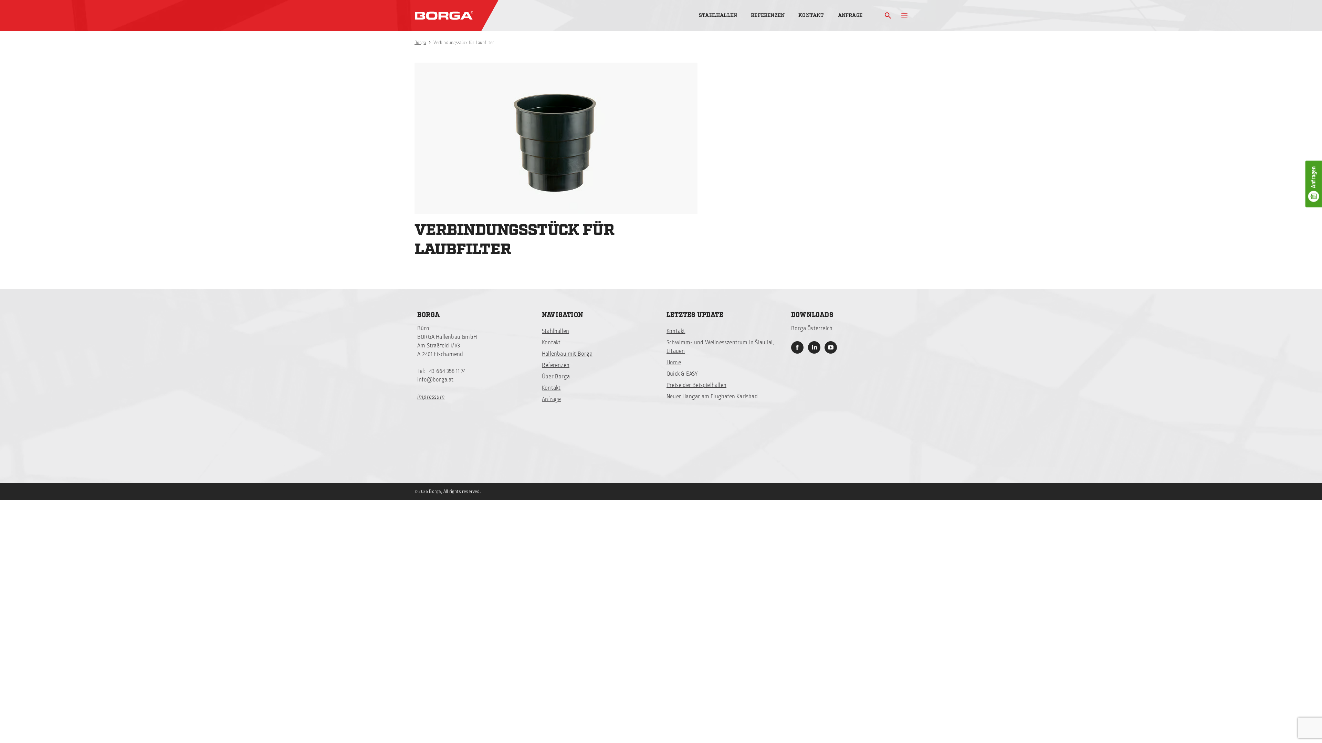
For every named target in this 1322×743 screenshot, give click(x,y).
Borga (420, 43)
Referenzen (768, 15)
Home (674, 362)
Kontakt (811, 15)
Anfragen (1314, 177)
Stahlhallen (718, 15)
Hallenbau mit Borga (567, 354)
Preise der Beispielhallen (696, 385)
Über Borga (556, 377)
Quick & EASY (682, 374)
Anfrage (850, 15)
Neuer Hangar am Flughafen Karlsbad (712, 396)
